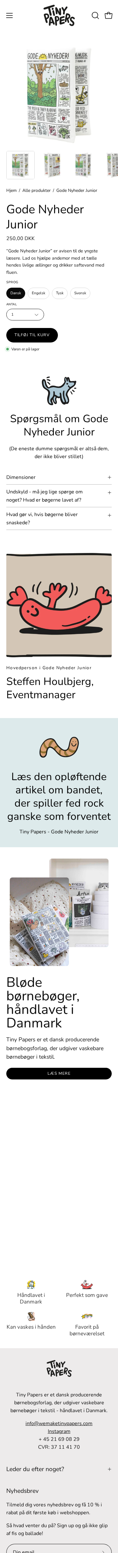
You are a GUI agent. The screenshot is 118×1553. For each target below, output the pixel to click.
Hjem (11, 190)
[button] (94, 15)
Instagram (59, 1431)
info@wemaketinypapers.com (59, 1423)
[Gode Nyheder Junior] (20, 165)
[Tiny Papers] (59, 15)
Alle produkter (36, 190)
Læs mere (59, 1073)
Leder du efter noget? (35, 1469)
